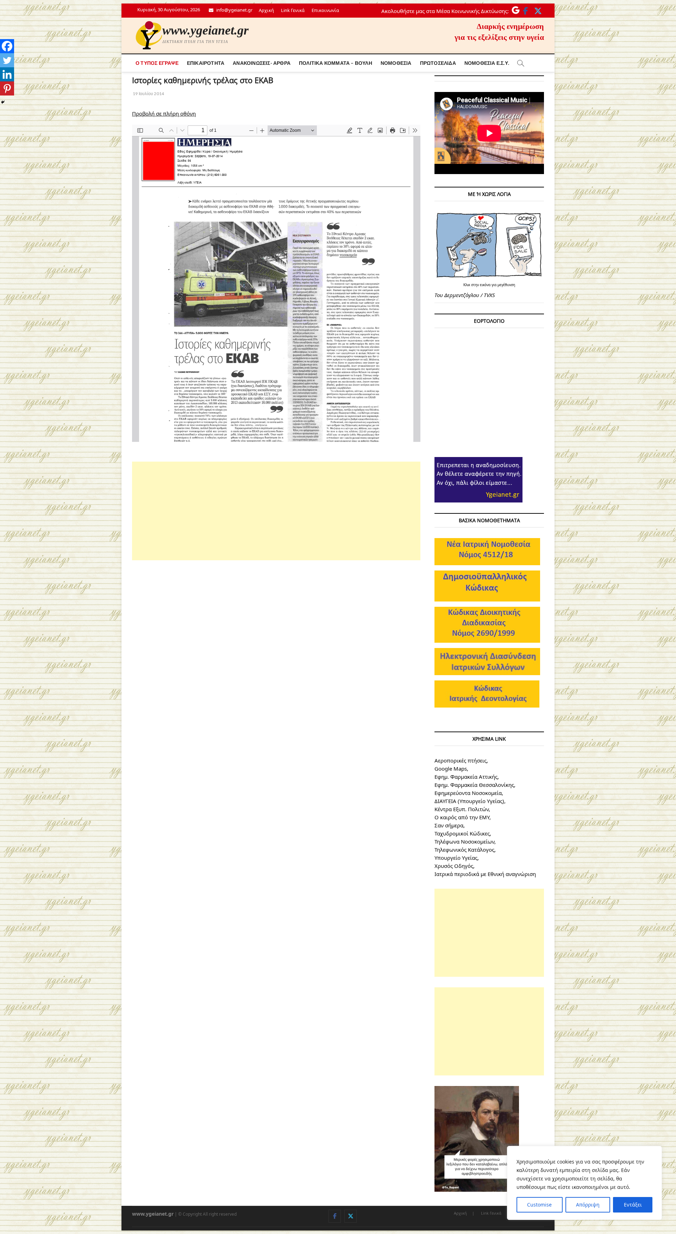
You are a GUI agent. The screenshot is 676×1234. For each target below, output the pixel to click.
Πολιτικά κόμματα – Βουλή (335, 63)
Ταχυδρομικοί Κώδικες (462, 833)
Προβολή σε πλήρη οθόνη (164, 113)
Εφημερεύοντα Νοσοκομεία (468, 792)
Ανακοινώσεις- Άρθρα (261, 63)
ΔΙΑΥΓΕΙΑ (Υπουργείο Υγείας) (469, 800)
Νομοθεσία (396, 63)
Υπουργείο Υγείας (455, 857)
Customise (539, 1204)
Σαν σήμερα (448, 825)
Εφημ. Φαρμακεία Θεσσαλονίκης (474, 784)
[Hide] (3, 102)
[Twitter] (7, 60)
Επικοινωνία (325, 10)
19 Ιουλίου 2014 (148, 93)
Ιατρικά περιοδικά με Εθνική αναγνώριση (485, 873)
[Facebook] (7, 46)
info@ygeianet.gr (233, 10)
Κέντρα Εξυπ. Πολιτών (461, 809)
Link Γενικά (293, 10)
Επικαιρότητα (205, 63)
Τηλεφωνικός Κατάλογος (464, 849)
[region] (584, 1183)
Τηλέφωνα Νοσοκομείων (464, 841)
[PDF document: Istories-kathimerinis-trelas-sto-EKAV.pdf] (276, 283)
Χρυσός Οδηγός (453, 865)
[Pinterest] (7, 88)
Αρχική (266, 10)
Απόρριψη (588, 1204)
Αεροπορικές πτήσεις (460, 760)
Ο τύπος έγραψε (157, 63)
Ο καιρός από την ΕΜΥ (461, 817)
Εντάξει (633, 1204)
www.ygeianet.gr (205, 30)
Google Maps (450, 768)
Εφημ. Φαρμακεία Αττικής (465, 776)
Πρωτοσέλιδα (438, 63)
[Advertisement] (276, 511)
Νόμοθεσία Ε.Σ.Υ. (486, 63)
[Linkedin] (7, 74)
